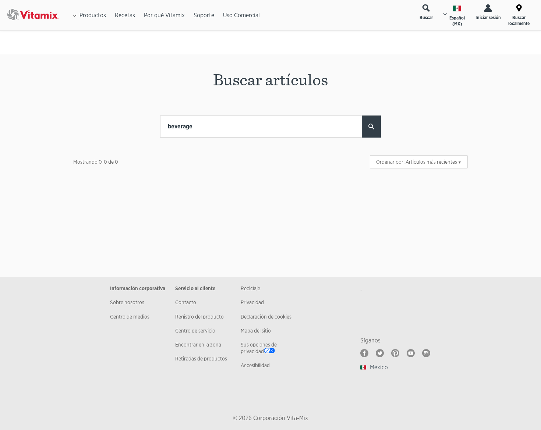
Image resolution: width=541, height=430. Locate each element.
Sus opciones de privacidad (259, 348)
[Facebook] (364, 353)
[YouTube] (411, 353)
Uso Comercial (241, 15)
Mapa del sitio (256, 330)
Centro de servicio (195, 330)
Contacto (185, 302)
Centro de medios (129, 316)
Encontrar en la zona (198, 344)
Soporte (204, 15)
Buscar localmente (519, 20)
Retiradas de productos (201, 358)
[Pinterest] (395, 353)
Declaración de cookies (266, 316)
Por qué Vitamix (164, 15)
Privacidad (252, 302)
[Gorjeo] (380, 353)
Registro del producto (199, 316)
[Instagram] (426, 353)
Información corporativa (137, 288)
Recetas (125, 15)
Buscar (426, 18)
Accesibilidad (255, 365)
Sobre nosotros (127, 302)
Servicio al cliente (195, 288)
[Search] (371, 127)
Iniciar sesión (488, 18)
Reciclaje (250, 288)
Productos (92, 15)
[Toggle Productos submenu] (75, 15)
